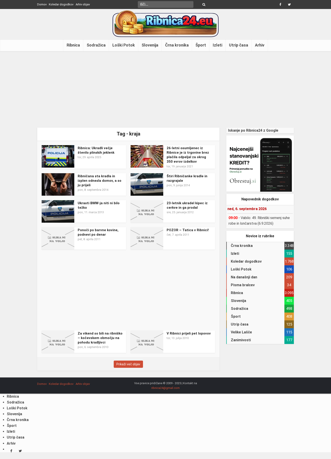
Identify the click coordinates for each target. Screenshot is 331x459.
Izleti (217, 45)
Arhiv (259, 45)
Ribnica (73, 45)
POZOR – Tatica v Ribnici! (188, 230)
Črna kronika (177, 45)
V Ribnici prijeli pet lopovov (189, 333)
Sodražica (96, 45)
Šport (200, 45)
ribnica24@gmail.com (165, 388)
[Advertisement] (165, 89)
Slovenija (150, 45)
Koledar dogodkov (61, 4)
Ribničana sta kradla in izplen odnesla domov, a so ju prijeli (99, 180)
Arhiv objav (83, 4)
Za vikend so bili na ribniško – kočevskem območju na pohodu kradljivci (100, 338)
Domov (42, 4)
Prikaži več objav (128, 364)
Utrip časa (238, 45)
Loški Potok (123, 45)
